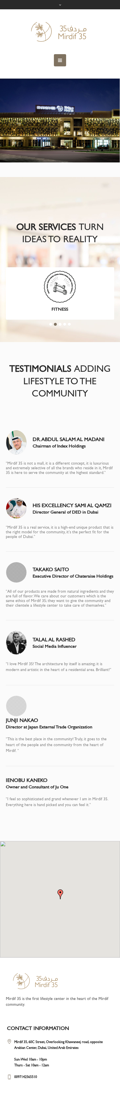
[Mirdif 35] (60, 32)
